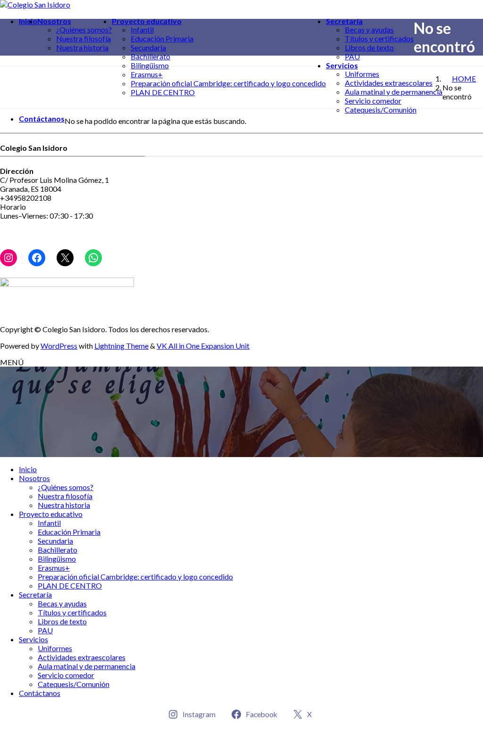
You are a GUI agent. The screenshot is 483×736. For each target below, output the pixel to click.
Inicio (28, 469)
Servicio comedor (373, 100)
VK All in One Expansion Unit (203, 345)
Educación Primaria (162, 38)
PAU (352, 56)
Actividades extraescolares (389, 82)
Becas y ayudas (369, 29)
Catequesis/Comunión (380, 109)
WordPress (59, 345)
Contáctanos (39, 692)
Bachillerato (150, 56)
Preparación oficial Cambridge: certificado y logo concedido (228, 83)
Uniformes (362, 73)
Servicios (33, 639)
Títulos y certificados (379, 38)
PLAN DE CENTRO (163, 92)
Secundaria (148, 47)
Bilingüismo (150, 65)
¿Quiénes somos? (84, 29)
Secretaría (35, 594)
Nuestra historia (82, 47)
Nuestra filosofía (83, 38)
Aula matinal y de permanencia (393, 91)
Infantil (142, 29)
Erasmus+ (147, 74)
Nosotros (34, 478)
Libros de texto (369, 47)
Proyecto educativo (51, 513)
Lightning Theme (121, 345)
